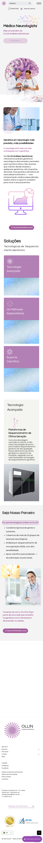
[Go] (39, 833)
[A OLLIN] (38, 754)
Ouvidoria (5, 779)
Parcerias (5, 751)
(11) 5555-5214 (7, 796)
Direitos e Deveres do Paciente (12, 772)
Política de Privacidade (9, 774)
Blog (3, 756)
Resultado (15, 8)
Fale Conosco (6, 776)
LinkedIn (4, 763)
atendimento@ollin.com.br (11, 794)
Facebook (5, 768)
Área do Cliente (29, 8)
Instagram (5, 765)
